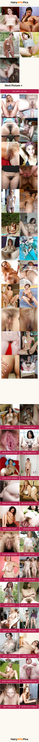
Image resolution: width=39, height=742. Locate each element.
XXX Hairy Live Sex (19, 91)
